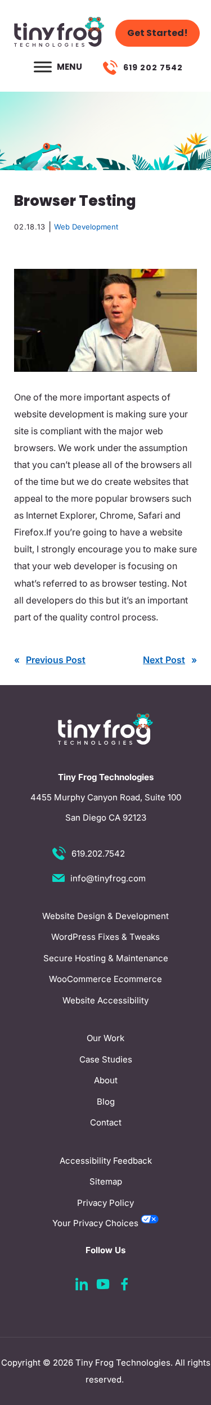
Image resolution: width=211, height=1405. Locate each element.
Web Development (86, 226)
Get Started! (157, 32)
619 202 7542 (153, 67)
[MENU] (43, 66)
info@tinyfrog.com (108, 878)
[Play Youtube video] (105, 320)
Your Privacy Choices (96, 1223)
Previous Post (56, 659)
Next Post (164, 659)
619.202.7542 (98, 853)
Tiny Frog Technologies (122, 1362)
